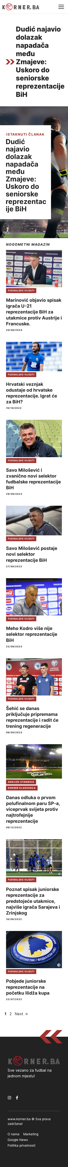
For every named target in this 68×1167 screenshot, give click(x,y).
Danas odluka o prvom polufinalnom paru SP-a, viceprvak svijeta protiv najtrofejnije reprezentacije (33, 809)
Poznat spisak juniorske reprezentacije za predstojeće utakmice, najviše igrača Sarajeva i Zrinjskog (33, 901)
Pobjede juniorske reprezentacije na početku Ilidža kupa (27, 987)
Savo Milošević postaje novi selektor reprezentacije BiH (31, 554)
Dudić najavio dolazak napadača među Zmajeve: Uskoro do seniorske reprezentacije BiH (26, 175)
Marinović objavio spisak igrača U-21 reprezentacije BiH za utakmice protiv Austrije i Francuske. (34, 311)
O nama (13, 1134)
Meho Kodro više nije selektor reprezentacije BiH (31, 634)
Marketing (30, 1134)
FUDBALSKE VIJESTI (21, 290)
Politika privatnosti (21, 1145)
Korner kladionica (22, 787)
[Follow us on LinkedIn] (17, 1098)
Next (21, 1014)
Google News (18, 1140)
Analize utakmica (21, 781)
